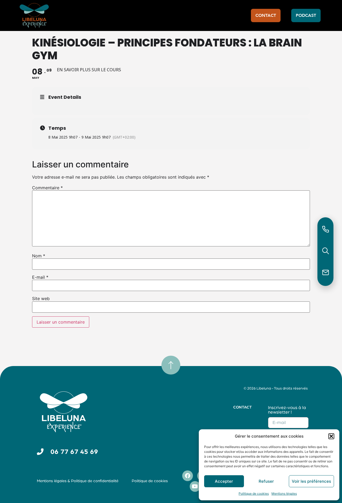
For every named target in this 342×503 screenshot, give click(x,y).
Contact (242, 407)
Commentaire (47, 188)
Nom (38, 256)
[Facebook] (187, 475)
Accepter (224, 481)
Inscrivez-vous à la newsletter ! (287, 409)
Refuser (266, 481)
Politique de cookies (254, 494)
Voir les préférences (311, 481)
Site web (41, 298)
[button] (331, 436)
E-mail (40, 277)
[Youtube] (195, 486)
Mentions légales (284, 494)
